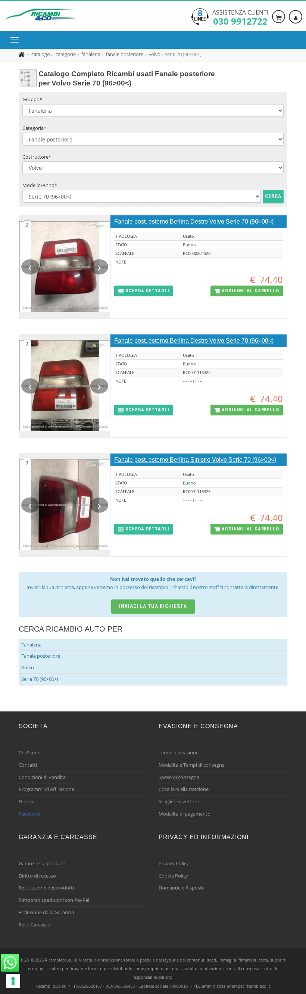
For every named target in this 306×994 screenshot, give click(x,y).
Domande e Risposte (181, 887)
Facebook (29, 813)
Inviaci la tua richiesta (153, 606)
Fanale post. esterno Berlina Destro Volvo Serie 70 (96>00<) (194, 221)
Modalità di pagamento (184, 813)
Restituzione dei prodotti (46, 887)
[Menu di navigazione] (16, 40)
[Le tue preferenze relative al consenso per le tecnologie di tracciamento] (13, 981)
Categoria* (34, 128)
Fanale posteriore (40, 655)
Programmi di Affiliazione (46, 789)
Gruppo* (32, 99)
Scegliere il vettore (179, 801)
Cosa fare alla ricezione (184, 789)
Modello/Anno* (39, 185)
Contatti (28, 764)
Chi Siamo (30, 752)
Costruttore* (36, 156)
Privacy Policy (174, 863)
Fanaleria (31, 644)
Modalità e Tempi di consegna (192, 764)
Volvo (27, 667)
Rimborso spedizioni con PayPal (54, 900)
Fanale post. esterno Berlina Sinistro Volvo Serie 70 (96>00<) (195, 460)
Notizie (26, 801)
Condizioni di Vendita (42, 777)
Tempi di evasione (179, 752)
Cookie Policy (173, 875)
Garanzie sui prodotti (42, 863)
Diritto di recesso (37, 875)
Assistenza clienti (240, 16)
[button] (143, 291)
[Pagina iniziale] (22, 54)
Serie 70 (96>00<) (39, 679)
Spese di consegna (179, 777)
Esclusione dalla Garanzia (46, 912)
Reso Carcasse (34, 924)
